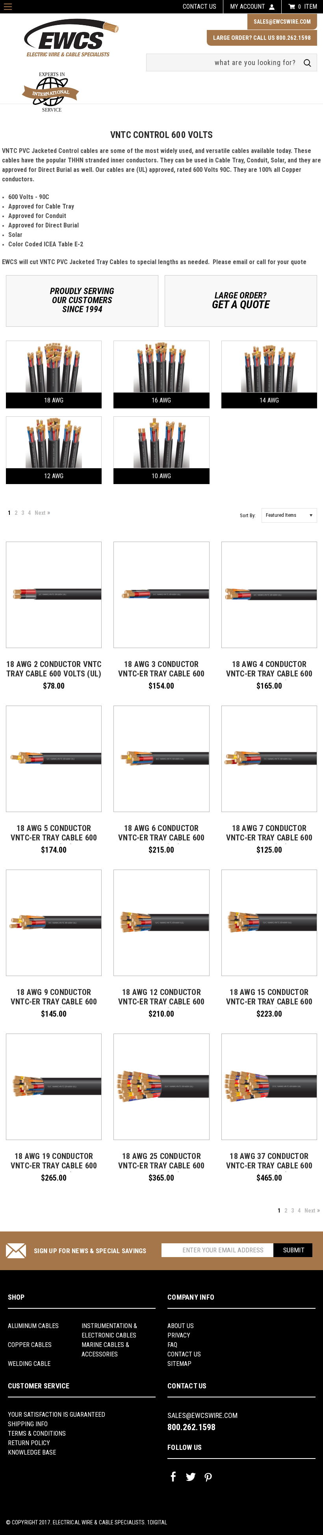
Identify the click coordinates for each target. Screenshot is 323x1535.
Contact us (199, 6)
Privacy (178, 1335)
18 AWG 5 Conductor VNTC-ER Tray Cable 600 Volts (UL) (54, 837)
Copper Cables (30, 1345)
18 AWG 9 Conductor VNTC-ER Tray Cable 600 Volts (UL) (54, 1001)
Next (40, 513)
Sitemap (179, 1363)
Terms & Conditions (37, 1433)
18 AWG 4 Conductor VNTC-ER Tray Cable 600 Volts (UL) (269, 673)
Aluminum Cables (33, 1326)
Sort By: (248, 515)
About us (180, 1326)
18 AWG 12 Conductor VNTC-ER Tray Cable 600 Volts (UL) (161, 1001)
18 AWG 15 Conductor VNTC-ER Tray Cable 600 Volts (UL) (269, 1001)
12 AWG (53, 476)
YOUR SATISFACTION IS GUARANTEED (56, 1414)
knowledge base (32, 1452)
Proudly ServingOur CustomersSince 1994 (82, 300)
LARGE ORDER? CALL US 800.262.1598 (262, 37)
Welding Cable (29, 1363)
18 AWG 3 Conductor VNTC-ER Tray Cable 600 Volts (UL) (161, 673)
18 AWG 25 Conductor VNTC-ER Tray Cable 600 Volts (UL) (161, 1165)
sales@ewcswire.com (282, 22)
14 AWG (269, 400)
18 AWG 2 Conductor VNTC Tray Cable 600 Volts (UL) (54, 668)
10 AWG (161, 476)
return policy (29, 1443)
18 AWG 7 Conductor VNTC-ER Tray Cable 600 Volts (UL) (269, 837)
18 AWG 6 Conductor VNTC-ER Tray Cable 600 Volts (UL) (161, 837)
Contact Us (184, 1354)
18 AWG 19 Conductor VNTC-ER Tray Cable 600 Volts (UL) (54, 1165)
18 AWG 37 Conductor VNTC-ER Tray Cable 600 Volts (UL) (269, 1165)
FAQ (172, 1345)
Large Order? (240, 300)
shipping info (28, 1424)
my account (247, 6)
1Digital (157, 1522)
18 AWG (53, 400)
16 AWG (161, 400)
